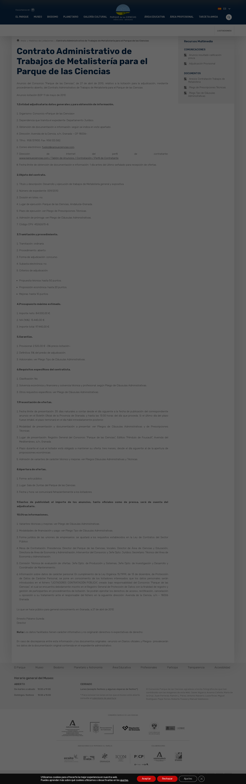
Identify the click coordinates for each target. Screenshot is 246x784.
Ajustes (188, 778)
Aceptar (146, 778)
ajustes (124, 780)
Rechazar (167, 778)
